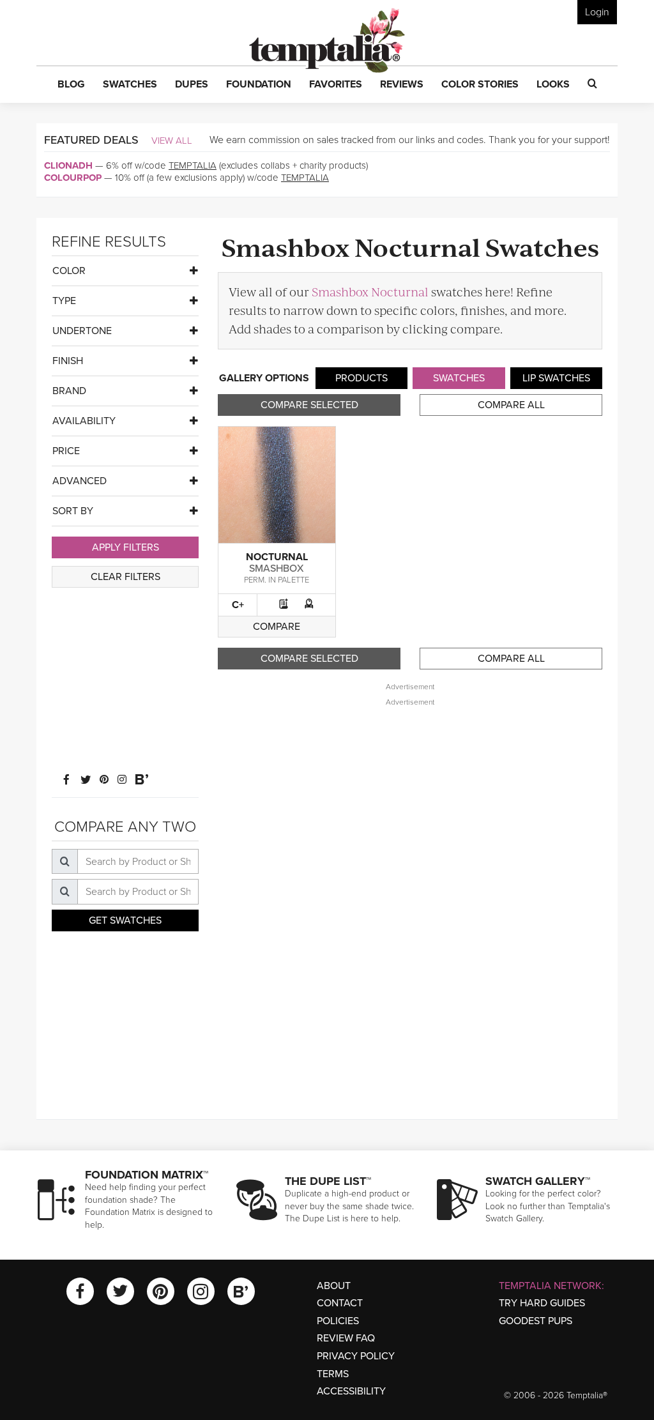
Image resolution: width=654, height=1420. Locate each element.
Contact (340, 1303)
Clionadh (68, 165)
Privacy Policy (356, 1356)
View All (171, 140)
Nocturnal (277, 557)
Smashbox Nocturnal (370, 291)
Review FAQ (346, 1338)
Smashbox (276, 568)
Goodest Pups (535, 1321)
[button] (71, 84)
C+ (238, 605)
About (334, 1285)
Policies (338, 1321)
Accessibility (351, 1391)
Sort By (72, 511)
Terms (333, 1374)
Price (66, 451)
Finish (67, 361)
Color (69, 270)
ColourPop (73, 177)
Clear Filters (125, 576)
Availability (84, 421)
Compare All (511, 405)
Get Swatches (125, 920)
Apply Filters (125, 547)
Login (597, 12)
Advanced (79, 481)
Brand (69, 391)
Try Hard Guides (542, 1303)
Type (64, 300)
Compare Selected (309, 405)
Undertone (82, 330)
